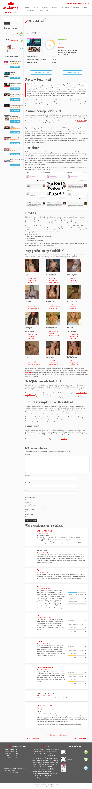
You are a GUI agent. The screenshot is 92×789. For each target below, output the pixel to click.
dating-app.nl (47, 753)
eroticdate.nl (38, 756)
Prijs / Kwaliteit (29, 509)
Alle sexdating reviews (10, 7)
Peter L (6, 757)
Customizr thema (50, 786)
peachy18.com (74, 364)
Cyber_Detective (44, 531)
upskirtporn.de (74, 336)
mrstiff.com (52, 278)
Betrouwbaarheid (30, 514)
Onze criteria (65, 8)
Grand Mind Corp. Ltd (37, 762)
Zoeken (40, 10)
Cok (39, 570)
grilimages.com (53, 364)
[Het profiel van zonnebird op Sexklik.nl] (53, 265)
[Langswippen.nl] (6, 34)
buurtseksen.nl (48, 749)
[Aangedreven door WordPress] (58, 784)
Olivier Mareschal (45, 667)
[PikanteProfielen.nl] (7, 85)
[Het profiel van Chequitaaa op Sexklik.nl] (53, 318)
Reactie (28, 454)
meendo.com (32, 278)
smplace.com (74, 305)
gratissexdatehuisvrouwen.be (49, 762)
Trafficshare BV (13, 749)
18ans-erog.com (53, 363)
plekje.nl (41, 771)
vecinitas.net (73, 282)
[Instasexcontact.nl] (7, 149)
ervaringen (38, 758)
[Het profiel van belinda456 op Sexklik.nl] (74, 347)
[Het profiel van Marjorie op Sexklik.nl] (32, 318)
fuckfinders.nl (55, 760)
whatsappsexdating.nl (42, 780)
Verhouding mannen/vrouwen (30, 504)
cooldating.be (35, 753)
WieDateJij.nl (14, 40)
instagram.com (32, 334)
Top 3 (48, 10)
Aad (5, 755)
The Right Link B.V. (33, 738)
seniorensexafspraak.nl (51, 773)
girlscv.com (73, 361)
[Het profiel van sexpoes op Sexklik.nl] (53, 347)
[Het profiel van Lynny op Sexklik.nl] (32, 291)
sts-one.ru (31, 282)
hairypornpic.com (54, 282)
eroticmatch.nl (44, 756)
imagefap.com (53, 308)
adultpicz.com (32, 306)
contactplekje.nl (53, 751)
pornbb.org (52, 305)
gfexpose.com (53, 280)
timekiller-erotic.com (34, 364)
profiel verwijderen (48, 771)
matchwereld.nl (36, 769)
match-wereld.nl (41, 766)
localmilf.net (52, 333)
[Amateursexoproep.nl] (7, 94)
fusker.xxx (31, 305)
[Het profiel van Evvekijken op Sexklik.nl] (74, 265)
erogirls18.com (53, 361)
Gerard (6, 749)
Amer (6, 760)
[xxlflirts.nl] (7, 127)
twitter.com (31, 336)
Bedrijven (45, 8)
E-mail (27, 483)
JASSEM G (7, 772)
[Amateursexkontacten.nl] (7, 160)
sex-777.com (73, 280)
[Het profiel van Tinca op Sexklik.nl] (32, 347)
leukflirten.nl (35, 766)
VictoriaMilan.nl (19, 764)
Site (26, 490)
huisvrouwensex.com (52, 764)
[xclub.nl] (8, 48)
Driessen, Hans (8, 766)
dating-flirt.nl (53, 753)
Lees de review (15, 66)
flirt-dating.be (52, 758)
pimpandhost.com (54, 331)
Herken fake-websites (80, 8)
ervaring (52, 755)
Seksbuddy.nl (15, 772)
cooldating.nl (41, 753)
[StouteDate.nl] (7, 118)
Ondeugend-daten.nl (15, 757)
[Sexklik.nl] (7, 74)
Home (27, 8)
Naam (27, 475)
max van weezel (44, 705)
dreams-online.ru (54, 335)
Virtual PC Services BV (50, 778)
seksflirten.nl (43, 773)
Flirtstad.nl (13, 770)
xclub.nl (14, 48)
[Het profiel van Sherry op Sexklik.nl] (74, 318)
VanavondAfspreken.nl (38, 778)
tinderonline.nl (54, 776)
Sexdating (54, 8)
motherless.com (32, 280)
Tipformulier (30, 10)
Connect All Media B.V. (45, 751)
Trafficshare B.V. (81, 121)
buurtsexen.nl (36, 751)
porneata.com (32, 363)
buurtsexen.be (55, 749)
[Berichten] (56, 190)
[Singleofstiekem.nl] (6, 63)
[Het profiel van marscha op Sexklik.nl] (53, 291)
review (36, 773)
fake (46, 758)
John (39, 641)
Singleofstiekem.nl (80, 738)
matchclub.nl (48, 766)
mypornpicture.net (45, 769)
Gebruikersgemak (30, 497)
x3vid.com (73, 338)
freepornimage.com (46, 760)
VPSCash (35, 780)
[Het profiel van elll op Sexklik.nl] (32, 265)
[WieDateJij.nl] (7, 40)
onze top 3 (64, 439)
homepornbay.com (33, 308)
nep (52, 768)
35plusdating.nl (36, 749)
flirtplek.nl (39, 760)
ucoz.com (31, 338)
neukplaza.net (36, 771)
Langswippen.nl (13, 34)
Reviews (35, 8)
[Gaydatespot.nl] (7, 138)
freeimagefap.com (54, 306)
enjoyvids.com (74, 278)
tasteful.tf (73, 308)
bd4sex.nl (42, 749)
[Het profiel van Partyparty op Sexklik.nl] (74, 291)
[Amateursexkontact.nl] (7, 105)
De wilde (7, 770)
